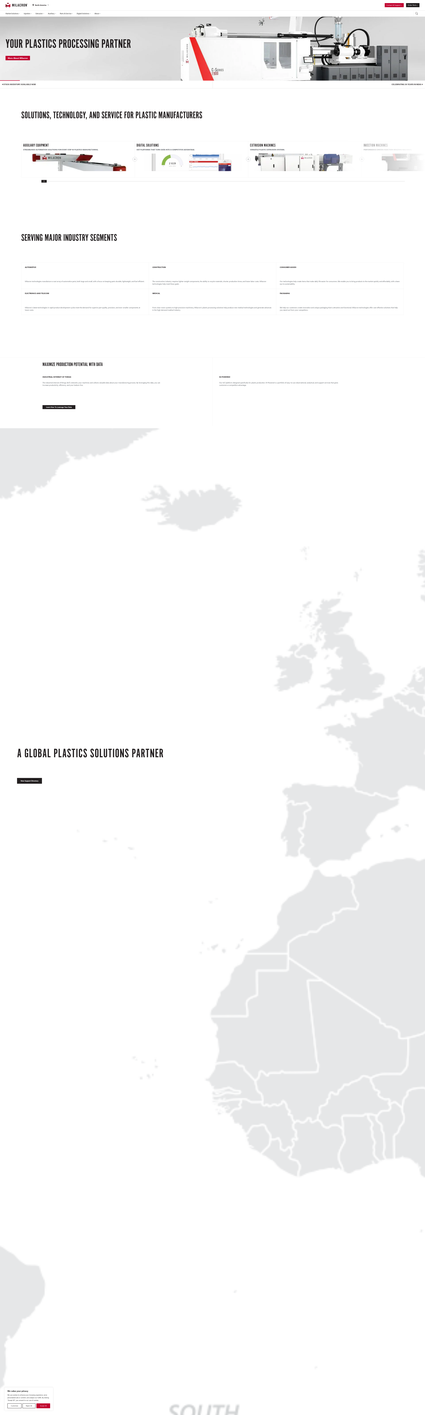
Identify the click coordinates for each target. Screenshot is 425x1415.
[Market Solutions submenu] (19, 13)
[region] (28, 1399)
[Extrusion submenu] (43, 13)
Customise (14, 1406)
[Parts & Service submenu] (72, 13)
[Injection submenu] (31, 13)
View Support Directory (30, 781)
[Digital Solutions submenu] (90, 13)
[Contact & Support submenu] (401, 5)
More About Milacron (18, 58)
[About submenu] (100, 13)
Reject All (29, 1406)
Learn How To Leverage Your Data (59, 407)
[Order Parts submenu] (417, 5)
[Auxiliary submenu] (55, 13)
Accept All (43, 1406)
